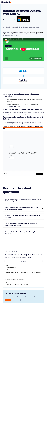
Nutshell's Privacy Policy (12, 284)
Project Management (35, 272)
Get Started (23, 261)
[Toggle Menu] (45, 2)
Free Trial (8, 300)
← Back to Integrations (11, 251)
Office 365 (12, 32)
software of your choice (13, 106)
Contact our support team (11, 279)
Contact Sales (16, 300)
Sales (6, 274)
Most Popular (25, 272)
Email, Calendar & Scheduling (13, 272)
